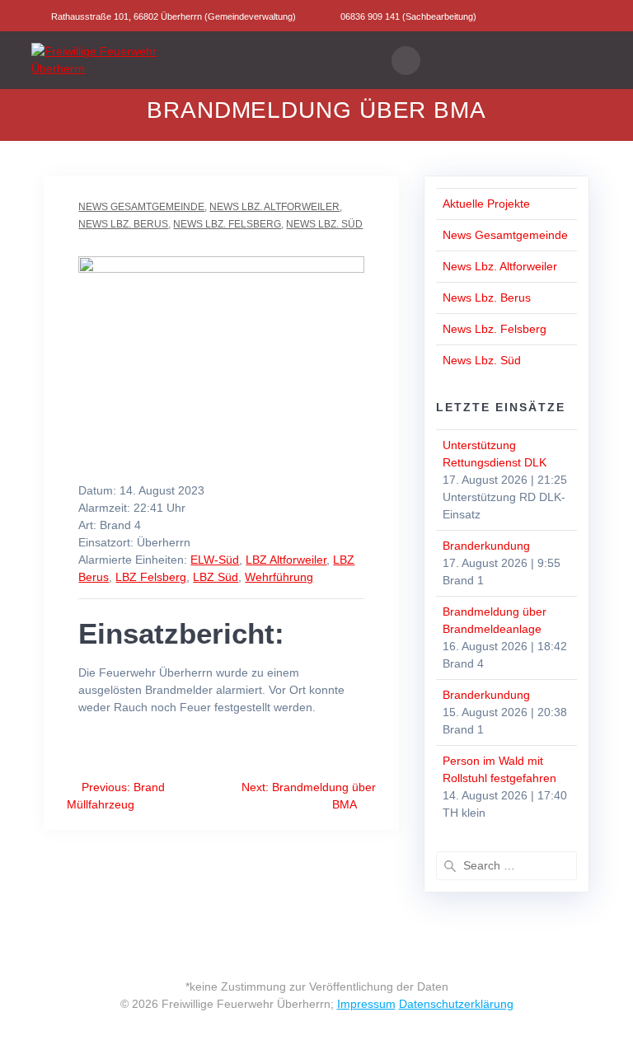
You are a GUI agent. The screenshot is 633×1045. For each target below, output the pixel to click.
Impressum (366, 1003)
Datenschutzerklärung (456, 1003)
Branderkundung (486, 545)
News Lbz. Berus (123, 224)
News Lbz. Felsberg (227, 224)
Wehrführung (279, 576)
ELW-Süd (214, 559)
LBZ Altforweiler (286, 559)
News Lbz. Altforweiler (274, 207)
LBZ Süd (215, 576)
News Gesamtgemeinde (141, 207)
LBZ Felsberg (150, 576)
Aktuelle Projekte (486, 203)
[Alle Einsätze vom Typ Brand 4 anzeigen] (148, 526)
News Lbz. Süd (324, 224)
